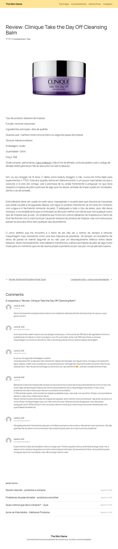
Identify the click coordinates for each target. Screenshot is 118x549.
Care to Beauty (44, 162)
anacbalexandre (19, 39)
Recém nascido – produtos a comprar (26, 490)
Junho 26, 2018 (19, 305)
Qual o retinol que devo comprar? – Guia (27, 505)
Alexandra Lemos (20, 353)
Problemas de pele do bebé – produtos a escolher (32, 497)
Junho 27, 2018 (19, 350)
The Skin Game (14, 4)
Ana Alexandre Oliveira (22, 329)
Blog (28, 39)
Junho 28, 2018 (19, 377)
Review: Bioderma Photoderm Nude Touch (27, 279)
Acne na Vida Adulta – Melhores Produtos (28, 512)
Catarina (17, 308)
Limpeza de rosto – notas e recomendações (90, 279)
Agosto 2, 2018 (19, 418)
